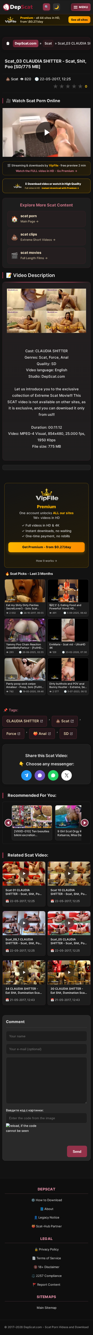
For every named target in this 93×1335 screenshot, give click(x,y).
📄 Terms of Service (46, 1258)
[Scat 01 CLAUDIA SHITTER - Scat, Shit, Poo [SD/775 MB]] (24, 874)
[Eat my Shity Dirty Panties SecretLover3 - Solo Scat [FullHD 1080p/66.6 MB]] (25, 590)
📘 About (46, 1209)
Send (77, 1151)
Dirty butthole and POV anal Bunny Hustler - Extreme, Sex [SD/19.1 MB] (67, 685)
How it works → (46, 560)
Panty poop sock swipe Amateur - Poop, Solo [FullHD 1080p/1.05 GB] (24, 685)
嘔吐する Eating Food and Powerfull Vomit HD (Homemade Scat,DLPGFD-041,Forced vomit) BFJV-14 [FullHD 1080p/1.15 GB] (66, 606)
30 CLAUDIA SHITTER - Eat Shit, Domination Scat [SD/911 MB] (68, 990)
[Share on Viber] (40, 775)
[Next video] (84, 823)
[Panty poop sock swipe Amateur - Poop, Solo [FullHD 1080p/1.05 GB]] (25, 669)
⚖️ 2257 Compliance (46, 1276)
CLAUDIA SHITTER (22, 721)
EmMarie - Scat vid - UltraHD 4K (67, 646)
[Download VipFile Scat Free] (18, 7)
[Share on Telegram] (26, 775)
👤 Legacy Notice (46, 1217)
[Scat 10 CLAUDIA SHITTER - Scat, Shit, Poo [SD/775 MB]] (69, 874)
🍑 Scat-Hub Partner (46, 1226)
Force (11, 733)
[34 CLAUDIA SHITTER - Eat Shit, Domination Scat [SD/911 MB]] (24, 972)
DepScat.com (25, 43)
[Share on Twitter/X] (66, 775)
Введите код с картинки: (25, 1110)
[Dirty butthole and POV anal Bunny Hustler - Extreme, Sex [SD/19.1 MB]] (68, 669)
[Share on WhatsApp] (53, 775)
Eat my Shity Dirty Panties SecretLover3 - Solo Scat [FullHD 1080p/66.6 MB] (22, 606)
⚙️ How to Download (46, 1200)
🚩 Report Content (46, 1284)
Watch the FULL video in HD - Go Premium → (46, 171)
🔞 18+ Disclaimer (46, 1267)
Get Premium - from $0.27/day (46, 547)
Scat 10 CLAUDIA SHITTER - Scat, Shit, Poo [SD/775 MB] (68, 892)
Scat (48, 43)
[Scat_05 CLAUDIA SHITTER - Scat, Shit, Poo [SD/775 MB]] (69, 923)
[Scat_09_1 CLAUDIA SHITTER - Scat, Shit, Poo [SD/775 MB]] (24, 923)
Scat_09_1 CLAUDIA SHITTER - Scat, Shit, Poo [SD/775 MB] (23, 941)
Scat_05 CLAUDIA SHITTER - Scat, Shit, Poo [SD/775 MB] (68, 941)
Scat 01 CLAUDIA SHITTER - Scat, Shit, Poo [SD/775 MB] (23, 892)
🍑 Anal (39, 733)
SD (66, 733)
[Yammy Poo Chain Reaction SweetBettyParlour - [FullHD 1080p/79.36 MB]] (25, 630)
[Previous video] (8, 823)
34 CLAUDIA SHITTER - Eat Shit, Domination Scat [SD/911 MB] (23, 990)
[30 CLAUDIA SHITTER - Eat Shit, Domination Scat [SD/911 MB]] (69, 972)
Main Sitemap (47, 1308)
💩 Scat (62, 721)
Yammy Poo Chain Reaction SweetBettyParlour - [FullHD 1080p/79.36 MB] (23, 646)
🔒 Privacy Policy (46, 1249)
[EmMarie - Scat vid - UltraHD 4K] (68, 630)
